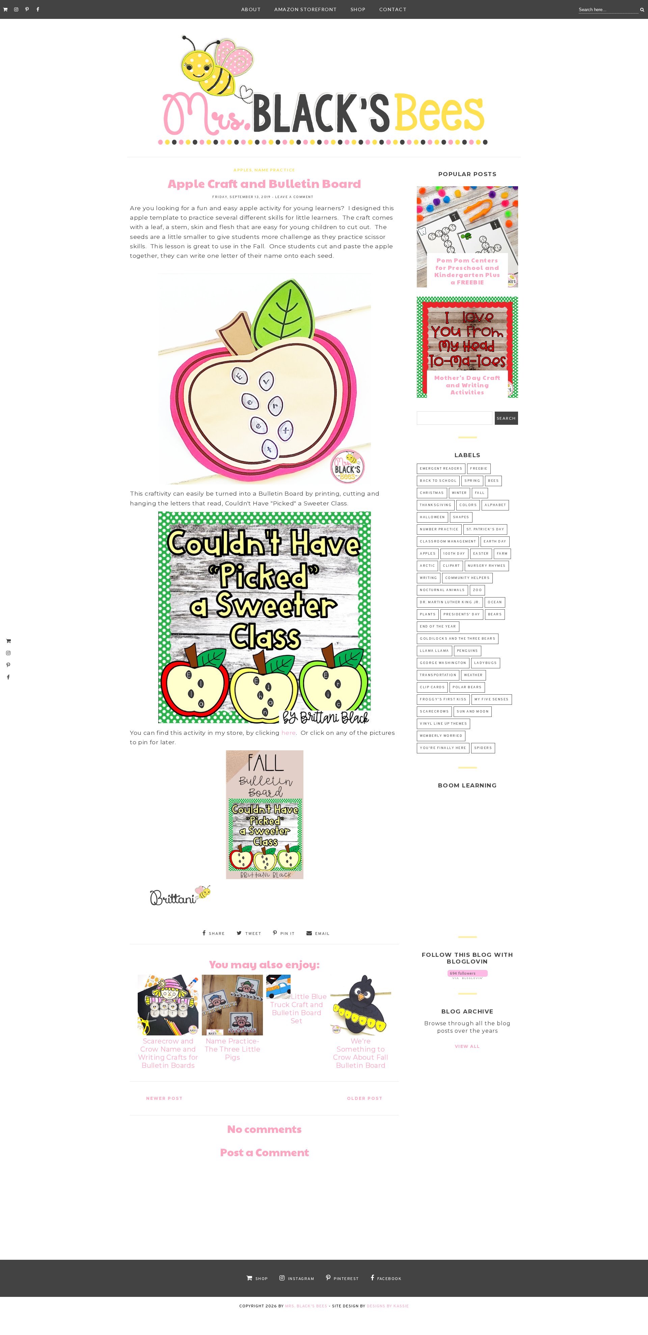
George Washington (443, 663)
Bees (493, 481)
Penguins (467, 651)
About (251, 9)
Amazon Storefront (305, 9)
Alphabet (495, 505)
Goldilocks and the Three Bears (457, 639)
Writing (428, 578)
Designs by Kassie (388, 1306)
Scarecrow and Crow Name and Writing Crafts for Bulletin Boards (168, 1053)
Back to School (438, 481)
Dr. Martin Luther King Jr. (450, 602)
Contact (393, 9)
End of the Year (438, 626)
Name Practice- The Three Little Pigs (232, 1049)
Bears (495, 614)
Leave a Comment (294, 197)
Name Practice (274, 169)
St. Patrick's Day (485, 529)
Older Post (365, 1098)
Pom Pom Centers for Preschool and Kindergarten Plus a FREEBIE (467, 271)
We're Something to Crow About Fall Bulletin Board (360, 1053)
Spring (472, 481)
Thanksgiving (436, 505)
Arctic (427, 566)
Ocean (495, 602)
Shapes (461, 517)
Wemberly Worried (441, 736)
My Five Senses (492, 699)
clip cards (432, 687)
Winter (459, 493)
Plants (428, 614)
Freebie (479, 469)
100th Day (454, 554)
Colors (468, 505)
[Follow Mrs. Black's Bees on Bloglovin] (468, 977)
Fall (480, 493)
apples (243, 169)
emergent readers (441, 469)
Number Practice (439, 529)
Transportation (438, 675)
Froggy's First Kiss (443, 699)
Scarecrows (434, 712)
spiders (483, 748)
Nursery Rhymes (487, 566)
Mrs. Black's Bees (306, 1306)
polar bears (467, 687)
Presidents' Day (461, 614)
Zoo (477, 590)
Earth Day (495, 541)
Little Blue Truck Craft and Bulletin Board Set (298, 1009)
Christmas (432, 493)
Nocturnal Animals (442, 590)
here (288, 732)
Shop (358, 9)
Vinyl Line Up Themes (443, 724)
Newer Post (164, 1098)
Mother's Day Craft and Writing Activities (467, 384)
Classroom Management (448, 541)
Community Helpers (467, 578)
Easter (481, 554)
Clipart (451, 566)
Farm (502, 554)
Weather (473, 675)
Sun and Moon (473, 712)
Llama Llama (434, 651)
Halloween (432, 517)
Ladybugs (485, 663)
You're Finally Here (443, 748)
